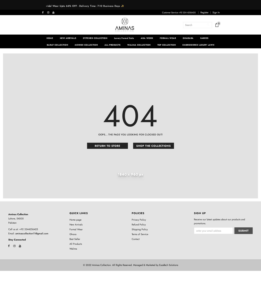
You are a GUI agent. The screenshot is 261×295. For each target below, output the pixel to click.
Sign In (216, 12)
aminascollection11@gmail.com (31, 233)
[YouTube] (54, 12)
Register (204, 12)
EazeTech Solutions (168, 265)
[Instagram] (49, 12)
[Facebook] (44, 12)
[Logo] (125, 24)
